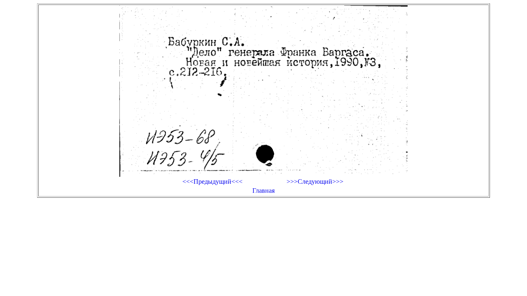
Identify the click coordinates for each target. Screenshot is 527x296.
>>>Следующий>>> (315, 181)
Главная (263, 190)
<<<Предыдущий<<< (212, 181)
